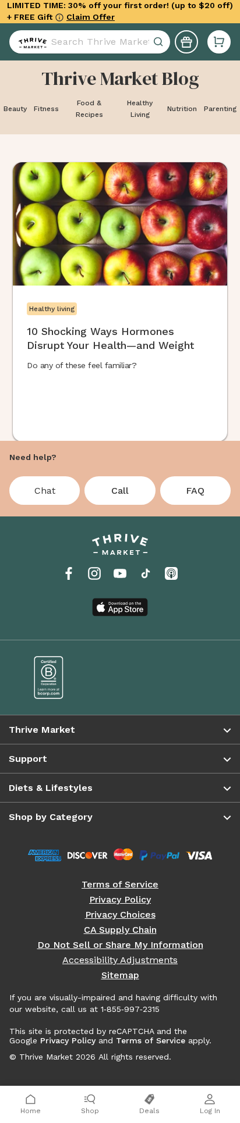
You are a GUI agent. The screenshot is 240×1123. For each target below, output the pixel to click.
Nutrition (182, 109)
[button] (219, 42)
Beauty (15, 109)
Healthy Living (140, 109)
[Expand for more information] (59, 17)
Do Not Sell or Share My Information (120, 945)
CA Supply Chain (120, 930)
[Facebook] (69, 573)
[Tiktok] (145, 573)
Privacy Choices (120, 914)
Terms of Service (120, 884)
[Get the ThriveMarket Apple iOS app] (120, 607)
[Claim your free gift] (186, 42)
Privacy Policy (120, 899)
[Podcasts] (171, 573)
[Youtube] (120, 573)
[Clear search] (159, 42)
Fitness (46, 109)
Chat (44, 490)
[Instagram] (94, 573)
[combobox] (89, 42)
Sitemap (120, 975)
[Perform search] (30, 42)
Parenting (220, 109)
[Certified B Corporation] (68, 677)
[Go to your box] (219, 42)
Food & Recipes (89, 109)
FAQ (195, 490)
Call (120, 490)
